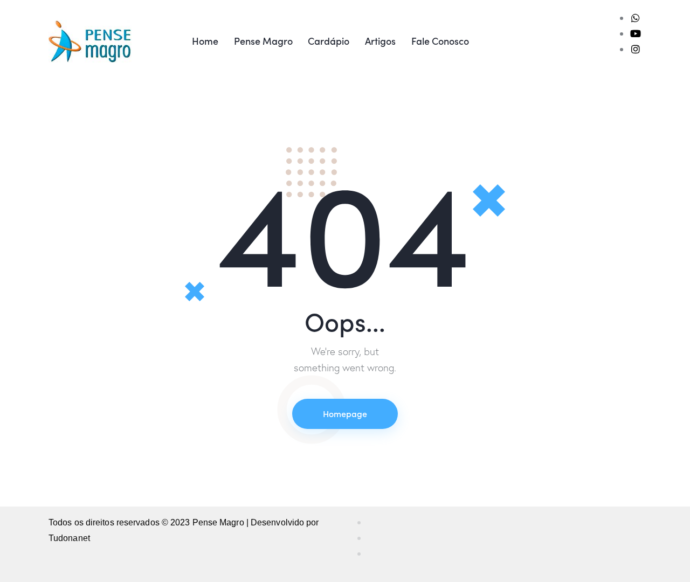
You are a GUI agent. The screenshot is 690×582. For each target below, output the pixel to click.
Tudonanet (69, 538)
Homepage (345, 413)
